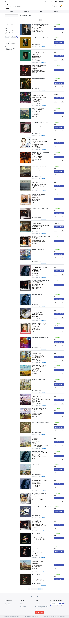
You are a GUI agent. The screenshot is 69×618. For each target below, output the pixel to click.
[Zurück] (29, 589)
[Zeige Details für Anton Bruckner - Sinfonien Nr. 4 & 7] (25, 199)
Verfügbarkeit (7, 46)
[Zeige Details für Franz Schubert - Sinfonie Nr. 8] (25, 113)
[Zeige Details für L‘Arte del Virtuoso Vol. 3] (25, 579)
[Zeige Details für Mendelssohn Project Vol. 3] (25, 456)
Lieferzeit (6, 39)
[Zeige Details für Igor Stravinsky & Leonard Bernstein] (25, 525)
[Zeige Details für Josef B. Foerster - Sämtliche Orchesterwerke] (25, 427)
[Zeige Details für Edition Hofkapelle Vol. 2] (25, 469)
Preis (6, 28)
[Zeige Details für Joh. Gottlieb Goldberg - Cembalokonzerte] (25, 127)
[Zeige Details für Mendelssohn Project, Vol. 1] (25, 270)
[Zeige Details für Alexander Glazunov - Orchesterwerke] (25, 370)
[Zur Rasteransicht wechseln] (38, 20)
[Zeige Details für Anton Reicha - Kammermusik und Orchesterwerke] (25, 226)
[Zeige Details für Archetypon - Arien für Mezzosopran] (25, 142)
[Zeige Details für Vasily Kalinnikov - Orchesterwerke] (25, 413)
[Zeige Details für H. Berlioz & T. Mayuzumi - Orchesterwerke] (25, 285)
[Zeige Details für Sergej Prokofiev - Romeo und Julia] (25, 498)
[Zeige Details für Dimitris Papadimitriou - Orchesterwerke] (25, 342)
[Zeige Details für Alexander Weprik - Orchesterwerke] (25, 185)
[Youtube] (37, 596)
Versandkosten (43, 46)
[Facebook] (32, 596)
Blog (56, 1)
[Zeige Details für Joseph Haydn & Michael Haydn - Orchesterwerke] (25, 511)
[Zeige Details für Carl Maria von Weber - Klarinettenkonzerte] (25, 29)
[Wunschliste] (55, 32)
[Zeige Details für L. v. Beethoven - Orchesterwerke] (25, 313)
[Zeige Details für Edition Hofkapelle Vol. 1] (25, 441)
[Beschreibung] (62, 32)
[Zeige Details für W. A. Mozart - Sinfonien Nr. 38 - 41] (25, 328)
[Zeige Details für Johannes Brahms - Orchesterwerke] (25, 171)
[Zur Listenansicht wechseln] (40, 20)
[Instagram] (34, 596)
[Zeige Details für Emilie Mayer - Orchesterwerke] (25, 399)
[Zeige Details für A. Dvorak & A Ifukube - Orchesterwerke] (25, 213)
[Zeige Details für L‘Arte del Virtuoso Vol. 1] (25, 538)
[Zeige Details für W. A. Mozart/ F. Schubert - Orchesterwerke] (25, 157)
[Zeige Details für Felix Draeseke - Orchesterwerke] (25, 83)
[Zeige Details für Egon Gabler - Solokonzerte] (25, 356)
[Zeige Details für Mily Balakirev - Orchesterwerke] (25, 384)
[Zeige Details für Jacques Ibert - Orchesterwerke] (25, 254)
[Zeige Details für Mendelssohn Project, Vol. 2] (25, 299)
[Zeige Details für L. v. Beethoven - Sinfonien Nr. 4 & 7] (25, 55)
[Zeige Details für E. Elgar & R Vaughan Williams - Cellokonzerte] (25, 241)
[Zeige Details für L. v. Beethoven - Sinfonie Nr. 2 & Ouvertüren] (25, 42)
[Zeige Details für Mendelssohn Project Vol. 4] (25, 483)
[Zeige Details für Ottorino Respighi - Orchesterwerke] (25, 565)
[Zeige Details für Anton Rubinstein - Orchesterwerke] (25, 70)
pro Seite (23, 588)
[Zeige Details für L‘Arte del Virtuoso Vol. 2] (25, 551)
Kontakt (46, 1)
